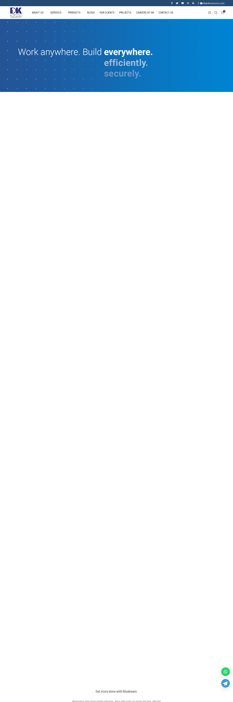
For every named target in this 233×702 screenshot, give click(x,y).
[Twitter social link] (178, 3)
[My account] (210, 12)
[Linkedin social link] (194, 3)
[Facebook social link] (172, 3)
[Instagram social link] (188, 3)
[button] (225, 671)
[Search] (216, 12)
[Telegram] (225, 686)
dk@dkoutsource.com (213, 3)
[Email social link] (183, 3)
